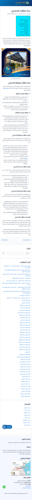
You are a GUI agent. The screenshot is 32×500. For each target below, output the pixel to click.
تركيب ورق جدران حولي (25, 320)
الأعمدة (25, 158)
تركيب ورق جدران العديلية (24, 332)
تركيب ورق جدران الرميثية (25, 325)
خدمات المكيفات (26, 423)
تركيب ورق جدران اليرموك (24, 322)
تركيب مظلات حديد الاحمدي (24, 29)
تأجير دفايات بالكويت (26, 391)
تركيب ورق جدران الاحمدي (24, 310)
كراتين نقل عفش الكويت (25, 374)
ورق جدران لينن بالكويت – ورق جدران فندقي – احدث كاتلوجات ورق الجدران (17, 267)
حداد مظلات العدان (26, 376)
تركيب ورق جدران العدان (25, 317)
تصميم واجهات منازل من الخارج (23, 357)
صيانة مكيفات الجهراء (25, 396)
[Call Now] (4, 427)
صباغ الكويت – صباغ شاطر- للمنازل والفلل (21, 278)
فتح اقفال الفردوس (26, 303)
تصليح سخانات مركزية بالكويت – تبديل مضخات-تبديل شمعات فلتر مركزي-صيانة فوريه (16, 288)
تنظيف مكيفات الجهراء (25, 394)
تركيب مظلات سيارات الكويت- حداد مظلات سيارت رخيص (18, 281)
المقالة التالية (4, 240)
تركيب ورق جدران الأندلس (24, 347)
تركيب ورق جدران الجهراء (25, 335)
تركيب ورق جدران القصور (25, 337)
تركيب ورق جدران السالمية (24, 315)
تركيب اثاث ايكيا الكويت (25, 359)
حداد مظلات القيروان (25, 381)
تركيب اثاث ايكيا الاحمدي (25, 369)
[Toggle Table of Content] (27, 18)
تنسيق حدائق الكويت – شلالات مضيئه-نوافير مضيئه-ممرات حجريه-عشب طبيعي (17, 271)
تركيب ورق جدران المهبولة (24, 340)
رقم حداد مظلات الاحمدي (23, 34)
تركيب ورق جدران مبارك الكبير (24, 313)
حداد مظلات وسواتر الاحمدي (24, 20)
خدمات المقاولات (26, 420)
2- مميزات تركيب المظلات (23, 24)
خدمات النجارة (27, 425)
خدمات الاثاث (27, 410)
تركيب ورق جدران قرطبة (25, 308)
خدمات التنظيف (27, 413)
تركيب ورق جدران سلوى (25, 330)
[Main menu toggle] (3, 3)
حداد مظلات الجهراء (26, 379)
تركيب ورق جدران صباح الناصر (24, 342)
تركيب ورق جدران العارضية (24, 349)
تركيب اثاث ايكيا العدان (25, 386)
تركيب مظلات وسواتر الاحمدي (24, 26)
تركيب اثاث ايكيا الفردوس (24, 362)
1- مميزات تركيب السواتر (23, 23)
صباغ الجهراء (27, 352)
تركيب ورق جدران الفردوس (24, 354)
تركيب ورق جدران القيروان (24, 344)
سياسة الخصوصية (27, 488)
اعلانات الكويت (6, 88)
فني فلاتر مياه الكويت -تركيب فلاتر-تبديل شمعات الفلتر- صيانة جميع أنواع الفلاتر (16, 292)
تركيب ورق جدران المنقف (24, 305)
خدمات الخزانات (27, 415)
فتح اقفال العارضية (26, 300)
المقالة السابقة (27, 240)
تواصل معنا (28, 486)
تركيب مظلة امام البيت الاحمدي (24, 32)
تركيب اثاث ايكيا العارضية (25, 372)
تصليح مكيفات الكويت (25, 389)
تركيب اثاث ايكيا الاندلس (25, 364)
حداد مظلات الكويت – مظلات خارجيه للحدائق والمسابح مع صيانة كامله (16, 284)
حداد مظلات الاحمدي (25, 384)
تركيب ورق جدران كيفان (25, 327)
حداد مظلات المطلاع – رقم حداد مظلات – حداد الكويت (18, 298)
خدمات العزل (27, 418)
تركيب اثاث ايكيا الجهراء (25, 367)
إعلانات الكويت (27, 408)
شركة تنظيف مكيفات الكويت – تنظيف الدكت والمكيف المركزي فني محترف (16, 275)
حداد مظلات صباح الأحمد (25, 295)
